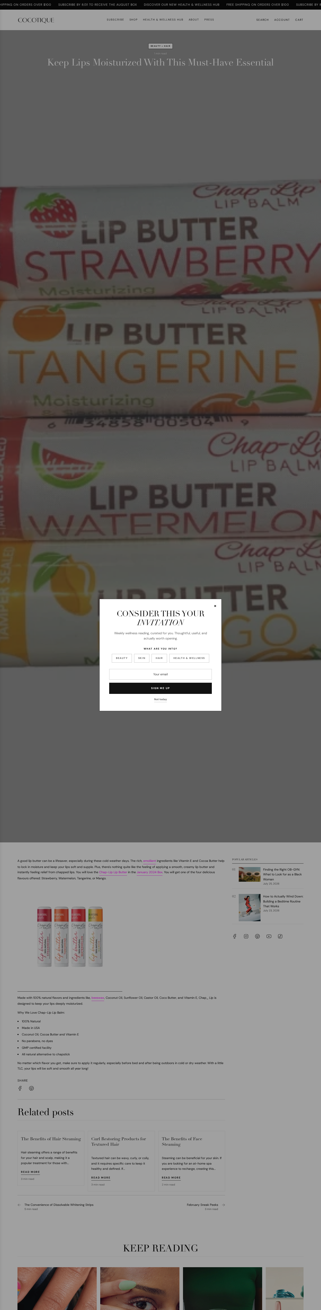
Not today (160, 699)
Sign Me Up (160, 688)
